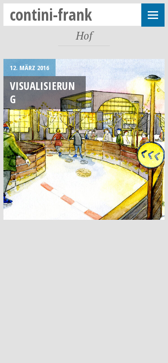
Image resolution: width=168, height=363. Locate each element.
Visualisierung (42, 92)
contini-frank (51, 14)
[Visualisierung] (84, 139)
